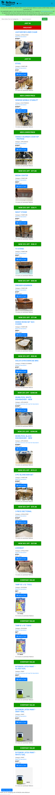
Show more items (7, 790)
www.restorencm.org (46, 11)
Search (45, 19)
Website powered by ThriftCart (5, 794)
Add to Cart (22, 74)
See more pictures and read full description (27, 404)
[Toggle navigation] (52, 3)
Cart (20, 3)
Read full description (20, 36)
